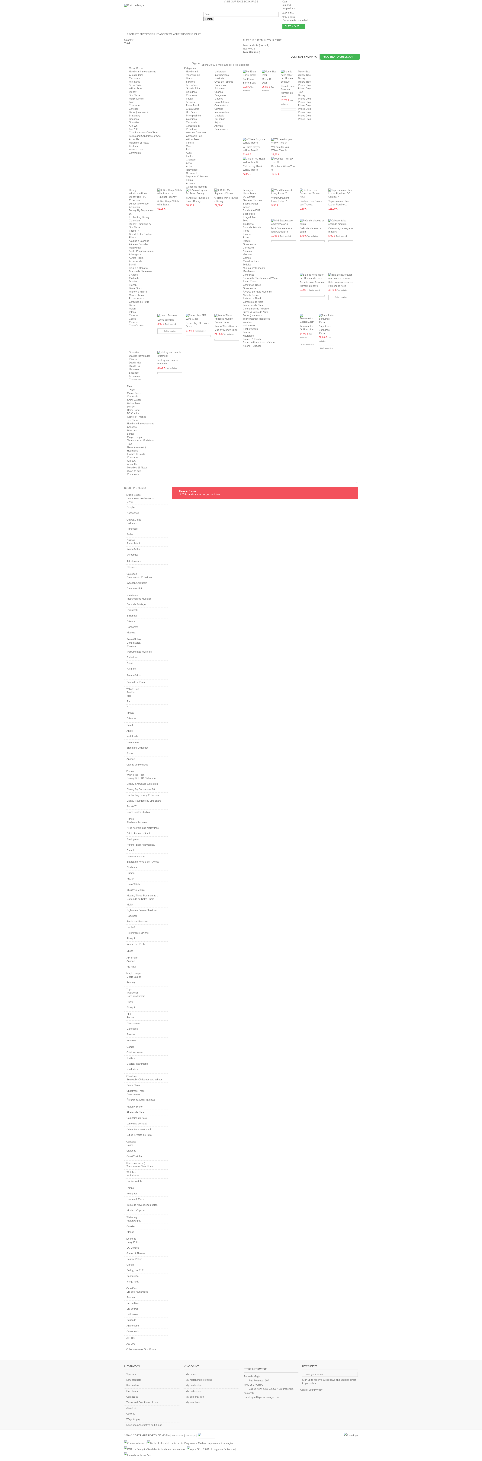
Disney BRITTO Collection (141, 778)
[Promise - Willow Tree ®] (283, 160)
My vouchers (193, 1402)
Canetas (131, 1226)
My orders (191, 1374)
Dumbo (133, 281)
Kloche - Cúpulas (252, 345)
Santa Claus (249, 281)
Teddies (247, 264)
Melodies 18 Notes (139, 142)
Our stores (132, 1391)
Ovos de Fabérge (223, 81)
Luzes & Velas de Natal (255, 312)
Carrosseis (249, 247)
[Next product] (357, 482)
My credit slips (194, 1385)
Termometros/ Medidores (256, 318)
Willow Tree (135, 88)
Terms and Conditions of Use (145, 136)
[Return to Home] (125, 482)
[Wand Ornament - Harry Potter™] (283, 192)
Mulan (132, 308)
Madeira (218, 98)
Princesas (191, 95)
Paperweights (134, 1220)
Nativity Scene (251, 295)
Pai (188, 149)
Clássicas (191, 119)
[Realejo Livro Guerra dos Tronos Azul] (312, 194)
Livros (189, 78)
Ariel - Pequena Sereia (141, 251)
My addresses (193, 1391)
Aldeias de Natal (252, 298)
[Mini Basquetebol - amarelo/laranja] (283, 222)
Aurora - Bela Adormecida (141, 844)
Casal (189, 163)
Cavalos (218, 108)
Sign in (195, 63)
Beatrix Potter (250, 203)
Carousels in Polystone (139, 577)
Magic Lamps (136, 98)
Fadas (189, 98)
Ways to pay (136, 149)
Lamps (246, 332)
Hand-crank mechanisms (142, 71)
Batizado (134, 372)
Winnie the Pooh (138, 193)
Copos (132, 318)
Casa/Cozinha (136, 325)
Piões (246, 230)
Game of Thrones (252, 200)
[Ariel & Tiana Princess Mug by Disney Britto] (226, 319)
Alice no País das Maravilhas (143, 827)
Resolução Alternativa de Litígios (144, 1425)
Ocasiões (134, 122)
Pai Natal (132, 966)
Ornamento (192, 173)
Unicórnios (192, 112)
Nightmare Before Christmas (142, 910)
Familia (190, 142)
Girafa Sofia (192, 108)
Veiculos (247, 254)
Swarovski (220, 85)
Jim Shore (134, 95)
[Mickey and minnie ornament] (169, 354)
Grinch (246, 207)
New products (133, 1379)
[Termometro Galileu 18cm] (307, 319)
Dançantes (220, 95)
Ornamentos (249, 244)
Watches (247, 322)
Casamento (135, 379)
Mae (188, 146)
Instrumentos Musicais (139, 598)
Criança (218, 91)
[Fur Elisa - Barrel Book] (250, 73)
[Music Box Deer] (269, 73)
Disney (133, 91)
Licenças (134, 119)
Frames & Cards (252, 339)
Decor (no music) (138, 112)
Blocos (130, 1232)
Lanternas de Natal (253, 305)
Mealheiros (249, 271)
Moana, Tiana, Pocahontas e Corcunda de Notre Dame (142, 897)
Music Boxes (136, 68)
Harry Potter (249, 193)
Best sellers (132, 1385)
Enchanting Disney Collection (143, 795)
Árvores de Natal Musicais (257, 291)
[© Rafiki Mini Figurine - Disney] (226, 192)
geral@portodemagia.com (265, 1397)
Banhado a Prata (136, 682)
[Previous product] (354, 482)
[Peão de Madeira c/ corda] (312, 222)
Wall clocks (249, 325)
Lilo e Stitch (135, 288)
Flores (189, 180)
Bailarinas (191, 91)
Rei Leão (131, 927)
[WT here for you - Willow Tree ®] (255, 141)
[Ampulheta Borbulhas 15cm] (326, 319)
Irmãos (190, 156)
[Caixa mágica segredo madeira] (340, 222)
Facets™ (134, 230)
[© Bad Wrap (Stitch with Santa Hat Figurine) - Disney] (169, 194)
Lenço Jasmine (165, 319)
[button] (191, 68)
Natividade (192, 169)
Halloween (134, 369)
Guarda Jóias (136, 75)
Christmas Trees (252, 285)
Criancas (191, 159)
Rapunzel (132, 915)
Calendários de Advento (256, 308)
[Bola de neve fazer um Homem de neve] (288, 77)
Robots (247, 240)
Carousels (134, 78)
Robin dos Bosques (137, 921)
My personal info (195, 1396)
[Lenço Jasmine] (169, 315)
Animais (190, 102)
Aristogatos (135, 254)
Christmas (134, 105)
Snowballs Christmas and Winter (260, 278)
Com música (221, 105)
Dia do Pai (134, 366)
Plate (246, 237)
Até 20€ (133, 129)
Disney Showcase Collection (142, 783)
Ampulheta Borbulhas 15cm (324, 330)
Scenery (131, 982)
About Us (134, 139)
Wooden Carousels (196, 132)
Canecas (134, 108)
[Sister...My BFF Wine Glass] (198, 317)
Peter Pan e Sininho (138, 932)
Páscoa (133, 359)
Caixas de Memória (196, 186)
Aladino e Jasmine (139, 240)
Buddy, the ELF (251, 210)
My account (191, 1366)
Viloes (132, 312)
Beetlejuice (249, 213)
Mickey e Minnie (138, 291)
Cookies (133, 146)
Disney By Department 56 (141, 789)
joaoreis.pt (190, 1435)
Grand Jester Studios (140, 234)
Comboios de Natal (253, 301)
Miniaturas (134, 81)
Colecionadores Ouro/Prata (143, 132)
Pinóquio (247, 234)
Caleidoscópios (251, 261)
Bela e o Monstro (138, 268)
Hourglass (248, 335)
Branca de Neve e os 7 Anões (143, 861)
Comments (135, 152)
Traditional (248, 224)
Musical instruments (254, 268)
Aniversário (135, 376)
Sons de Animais (252, 227)
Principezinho (193, 115)
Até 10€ (133, 125)
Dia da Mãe (135, 362)
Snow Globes (136, 85)
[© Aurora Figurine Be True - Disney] (198, 192)
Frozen (133, 285)
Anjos (217, 122)
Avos (189, 152)
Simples (190, 81)
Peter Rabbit (193, 105)
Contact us (132, 1396)
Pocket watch (250, 329)
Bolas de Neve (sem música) (259, 342)
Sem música (221, 129)
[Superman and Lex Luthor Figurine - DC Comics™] (340, 194)
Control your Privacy (311, 1389)
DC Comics (249, 196)
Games (247, 257)
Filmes (132, 237)
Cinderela (134, 278)
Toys (131, 102)
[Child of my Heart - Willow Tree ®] (255, 160)
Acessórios (192, 85)
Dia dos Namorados (139, 355)
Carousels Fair (194, 136)
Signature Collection (197, 176)
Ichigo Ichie (249, 217)
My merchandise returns (199, 1379)
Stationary (134, 115)
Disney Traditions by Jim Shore (144, 800)
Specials (131, 1374)
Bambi (132, 264)
